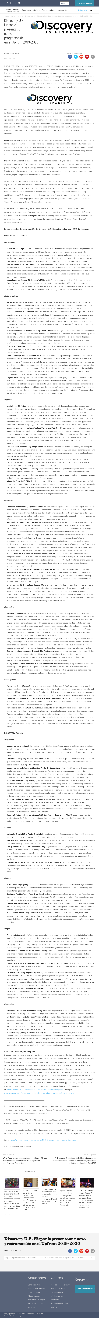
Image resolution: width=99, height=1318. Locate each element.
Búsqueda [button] (83, 10)
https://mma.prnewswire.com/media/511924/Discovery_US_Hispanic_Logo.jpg (43, 1140)
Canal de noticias (35, 1285)
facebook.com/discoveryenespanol (21, 1090)
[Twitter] (19, 3)
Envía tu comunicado (86, 1289)
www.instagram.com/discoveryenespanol (21, 1093)
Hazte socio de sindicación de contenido (57, 1296)
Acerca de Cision (58, 1289)
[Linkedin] (11, 3)
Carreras (54, 1307)
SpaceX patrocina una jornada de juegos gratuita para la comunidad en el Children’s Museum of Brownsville (67, 1198)
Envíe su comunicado (84, 3)
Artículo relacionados (14, 1172)
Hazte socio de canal (59, 1304)
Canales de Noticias (30, 10)
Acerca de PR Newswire (61, 1285)
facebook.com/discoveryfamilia (51, 1090)
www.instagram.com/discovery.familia (58, 1093)
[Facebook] (7, 3)
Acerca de (62, 10)
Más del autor (30, 1172)
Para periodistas (48, 10)
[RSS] (15, 3)
